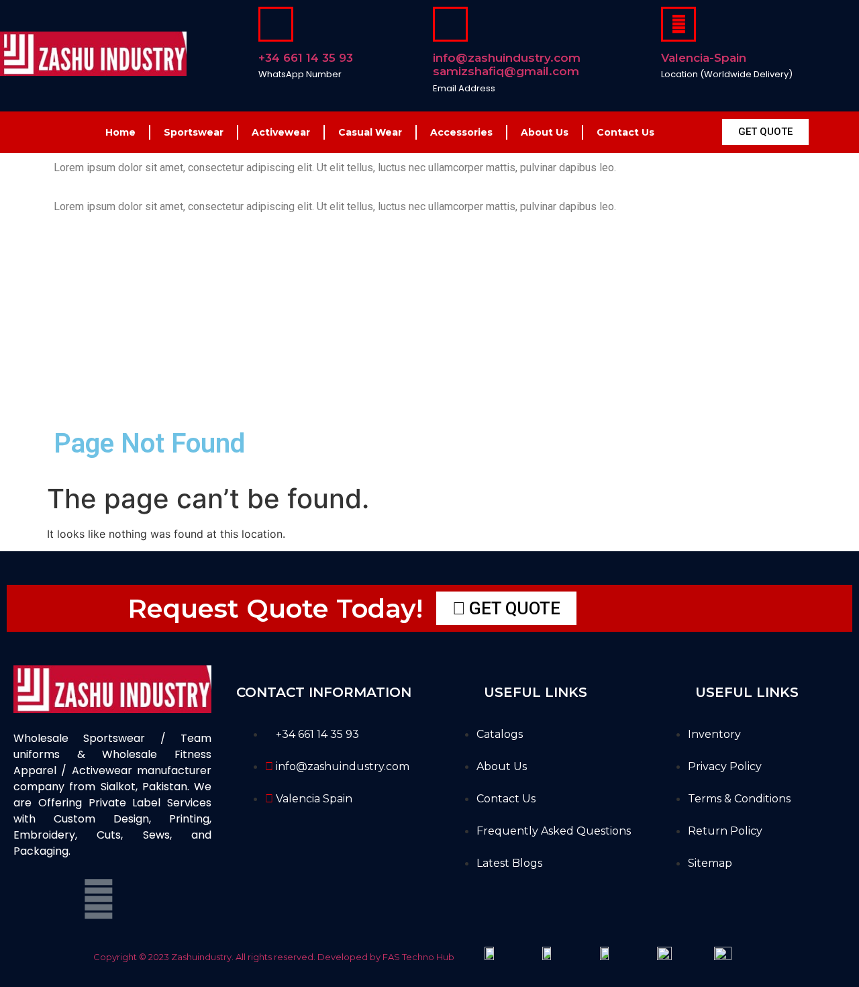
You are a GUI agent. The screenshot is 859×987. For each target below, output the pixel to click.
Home (120, 132)
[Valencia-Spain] (678, 24)
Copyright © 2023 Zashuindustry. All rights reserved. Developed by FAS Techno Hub (273, 956)
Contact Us (625, 132)
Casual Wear (370, 132)
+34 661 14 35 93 (305, 57)
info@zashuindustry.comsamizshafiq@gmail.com (506, 64)
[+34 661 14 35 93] (275, 24)
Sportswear (193, 132)
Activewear (281, 132)
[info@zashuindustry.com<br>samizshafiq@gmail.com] (450, 24)
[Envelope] (98, 899)
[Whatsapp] (133, 899)
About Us (544, 132)
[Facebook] (30, 899)
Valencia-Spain (703, 57)
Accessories (461, 132)
